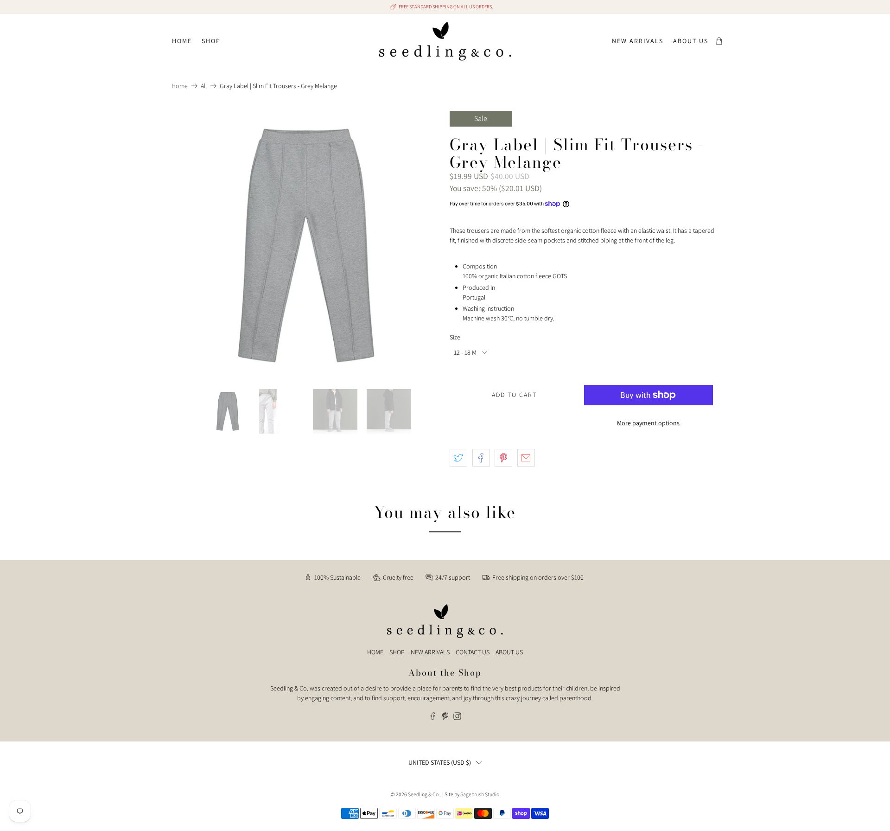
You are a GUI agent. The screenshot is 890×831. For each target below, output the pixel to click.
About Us (690, 41)
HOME (375, 652)
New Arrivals (637, 41)
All (204, 86)
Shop (211, 41)
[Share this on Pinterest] (503, 458)
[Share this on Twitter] (458, 458)
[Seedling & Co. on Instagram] (457, 718)
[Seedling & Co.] (445, 41)
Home (182, 41)
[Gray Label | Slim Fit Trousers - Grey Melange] (306, 245)
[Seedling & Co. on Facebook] (433, 718)
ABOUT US (509, 652)
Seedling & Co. (424, 794)
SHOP (397, 652)
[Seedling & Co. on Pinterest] (445, 718)
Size (455, 337)
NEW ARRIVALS (430, 652)
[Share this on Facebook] (481, 458)
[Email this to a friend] (526, 458)
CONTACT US (473, 652)
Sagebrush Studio (479, 794)
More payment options (648, 423)
